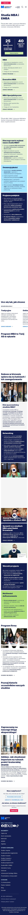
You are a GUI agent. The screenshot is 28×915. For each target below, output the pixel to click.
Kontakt (3, 890)
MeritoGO (4, 838)
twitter (8, 825)
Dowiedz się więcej (7, 675)
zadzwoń (7, 799)
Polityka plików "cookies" (7, 901)
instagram (11, 825)
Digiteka (3, 844)
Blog (2, 887)
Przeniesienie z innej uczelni (9, 876)
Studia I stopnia (5, 850)
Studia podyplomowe (7, 862)
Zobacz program (8, 74)
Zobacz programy (14, 53)
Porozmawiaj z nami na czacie (14, 796)
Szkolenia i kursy (6, 868)
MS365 (3, 841)
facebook (2, 825)
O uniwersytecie (5, 882)
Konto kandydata (6, 836)
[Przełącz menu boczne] (26, 7)
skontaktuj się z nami (17, 799)
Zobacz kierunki (8, 89)
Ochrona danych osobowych (8, 899)
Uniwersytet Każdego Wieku (9, 873)
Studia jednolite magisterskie (9, 853)
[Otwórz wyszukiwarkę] (22, 7)
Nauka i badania (5, 885)
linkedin (5, 825)
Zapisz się (6, 2)
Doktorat (3, 870)
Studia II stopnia (5, 855)
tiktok (17, 825)
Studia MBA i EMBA (6, 865)
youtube (14, 825)
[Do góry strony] (25, 910)
